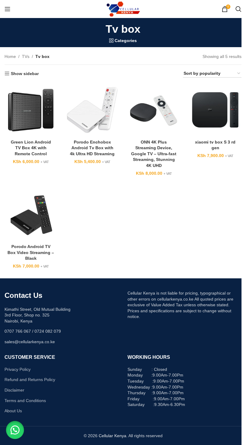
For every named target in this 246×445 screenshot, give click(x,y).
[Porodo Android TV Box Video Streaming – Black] (30, 215)
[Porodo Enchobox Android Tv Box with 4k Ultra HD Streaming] (92, 110)
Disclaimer (14, 390)
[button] (15, 430)
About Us (13, 410)
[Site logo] (123, 8)
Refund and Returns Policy (29, 379)
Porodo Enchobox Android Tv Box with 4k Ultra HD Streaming (92, 148)
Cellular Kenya (112, 435)
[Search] (238, 9)
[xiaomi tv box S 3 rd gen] (215, 110)
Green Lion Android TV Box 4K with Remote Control (31, 148)
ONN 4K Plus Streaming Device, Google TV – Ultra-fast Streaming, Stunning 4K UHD (153, 154)
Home (10, 56)
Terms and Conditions (25, 400)
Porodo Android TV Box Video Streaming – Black (31, 252)
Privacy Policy (17, 369)
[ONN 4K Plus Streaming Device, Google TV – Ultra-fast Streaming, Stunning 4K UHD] (154, 110)
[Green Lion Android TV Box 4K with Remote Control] (30, 110)
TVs (25, 56)
